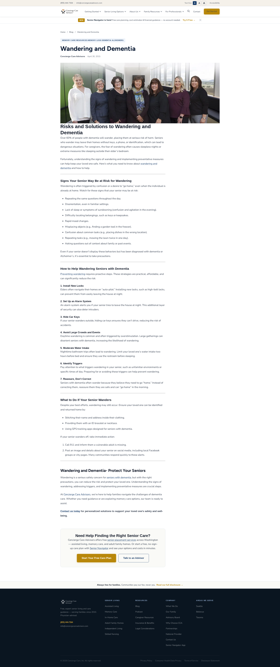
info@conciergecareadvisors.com (89, 3)
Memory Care (111, 611)
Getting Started (92, 11)
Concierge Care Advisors (77, 494)
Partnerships (171, 628)
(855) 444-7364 (66, 3)
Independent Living (113, 628)
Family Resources (152, 11)
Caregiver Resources (144, 617)
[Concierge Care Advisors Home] (71, 11)
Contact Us (171, 639)
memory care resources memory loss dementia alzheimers (93, 40)
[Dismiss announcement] (200, 20)
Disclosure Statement (210, 660)
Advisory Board (173, 617)
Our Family (171, 611)
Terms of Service (191, 660)
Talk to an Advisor (133, 558)
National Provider (174, 634)
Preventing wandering (72, 274)
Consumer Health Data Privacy (168, 660)
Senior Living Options (114, 11)
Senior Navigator (99, 548)
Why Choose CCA (174, 623)
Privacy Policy (146, 660)
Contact (196, 11)
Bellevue (200, 611)
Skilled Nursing (112, 634)
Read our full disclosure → (169, 585)
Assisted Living (112, 606)
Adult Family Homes (114, 623)
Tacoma (199, 617)
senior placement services (121, 540)
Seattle (199, 606)
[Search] (188, 11)
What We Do (172, 606)
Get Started (212, 11)
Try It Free (189, 20)
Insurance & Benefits (144, 623)
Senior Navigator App (175, 645)
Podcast (139, 611)
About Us (134, 11)
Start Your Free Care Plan (96, 558)
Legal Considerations (144, 628)
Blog (71, 32)
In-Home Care (111, 617)
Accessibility (215, 3)
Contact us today (70, 511)
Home (62, 32)
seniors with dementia (119, 477)
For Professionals (174, 11)
